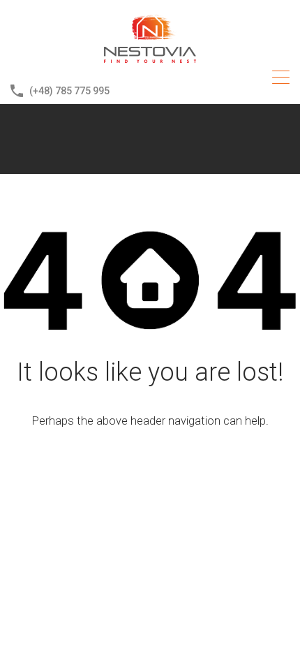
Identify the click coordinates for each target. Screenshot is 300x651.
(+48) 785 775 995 (69, 90)
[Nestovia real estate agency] (150, 60)
